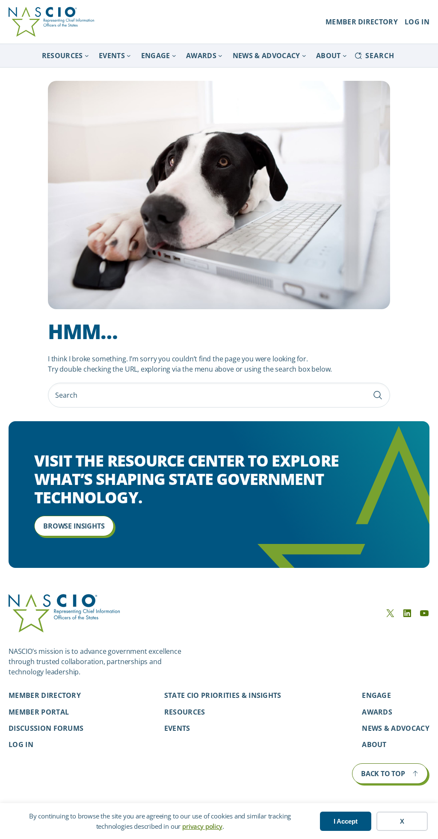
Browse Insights (73, 526)
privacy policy (202, 826)
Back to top (383, 773)
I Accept (346, 821)
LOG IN (417, 22)
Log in (21, 744)
